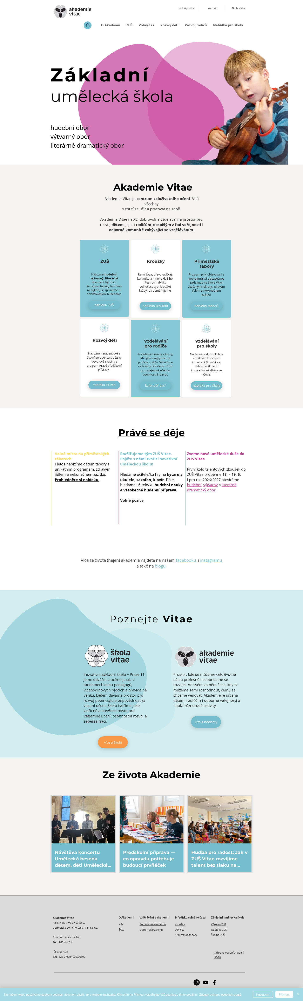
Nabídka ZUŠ (219, 930)
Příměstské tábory (186, 935)
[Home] (88, 25)
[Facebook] (214, 982)
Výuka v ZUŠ (218, 924)
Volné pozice (132, 500)
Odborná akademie (151, 930)
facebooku (186, 560)
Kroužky (180, 924)
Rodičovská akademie (153, 924)
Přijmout (284, 994)
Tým (121, 929)
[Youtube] (205, 982)
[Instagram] (197, 982)
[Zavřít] (298, 994)
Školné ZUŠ (218, 935)
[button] (110, 25)
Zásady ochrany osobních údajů (220, 994)
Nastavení (262, 994)
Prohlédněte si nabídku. (77, 479)
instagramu (211, 560)
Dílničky (180, 930)
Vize (121, 924)
